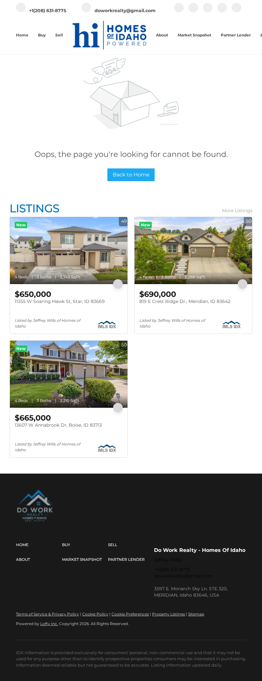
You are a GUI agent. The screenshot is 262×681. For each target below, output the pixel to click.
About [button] (162, 35)
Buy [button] (42, 35)
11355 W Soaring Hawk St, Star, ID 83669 (60, 301)
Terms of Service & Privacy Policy (47, 614)
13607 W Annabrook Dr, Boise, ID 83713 (58, 425)
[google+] (236, 11)
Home (22, 35)
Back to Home (131, 175)
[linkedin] (193, 11)
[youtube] (222, 11)
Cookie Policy (95, 614)
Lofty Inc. (49, 623)
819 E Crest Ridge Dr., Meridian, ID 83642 (184, 301)
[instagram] (207, 11)
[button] (39, 545)
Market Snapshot (194, 35)
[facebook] (179, 11)
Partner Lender (236, 35)
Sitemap (196, 614)
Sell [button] (59, 35)
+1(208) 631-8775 (172, 569)
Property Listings (168, 614)
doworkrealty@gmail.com (183, 576)
